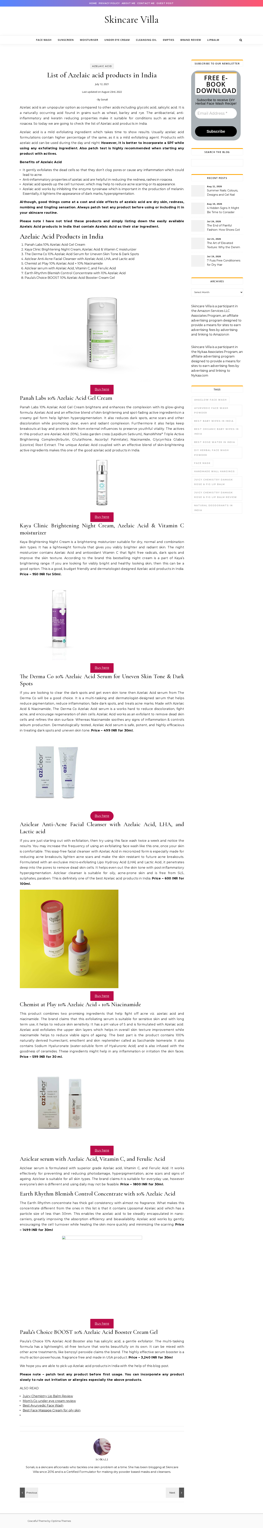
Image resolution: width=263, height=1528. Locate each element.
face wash (44, 40)
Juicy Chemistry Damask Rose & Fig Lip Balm (213, 482)
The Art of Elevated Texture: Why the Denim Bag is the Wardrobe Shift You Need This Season (224, 245)
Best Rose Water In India (214, 442)
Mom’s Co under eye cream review (49, 1401)
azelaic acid (102, 66)
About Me (128, 3)
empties (168, 40)
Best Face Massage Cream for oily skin (51, 1410)
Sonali (104, 99)
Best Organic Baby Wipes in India (216, 431)
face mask (202, 463)
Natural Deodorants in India (213, 508)
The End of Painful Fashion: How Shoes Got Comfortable (223, 228)
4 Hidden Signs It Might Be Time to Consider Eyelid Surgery (223, 210)
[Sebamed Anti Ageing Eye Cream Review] (175, 1493)
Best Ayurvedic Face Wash (43, 1405)
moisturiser (89, 40)
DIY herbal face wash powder (211, 452)
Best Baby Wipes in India (214, 421)
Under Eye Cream (117, 40)
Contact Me (146, 3)
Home (93, 3)
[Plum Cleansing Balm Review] (28, 1493)
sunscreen (66, 40)
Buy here (102, 389)
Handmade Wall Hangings (214, 471)
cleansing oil (146, 40)
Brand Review (190, 40)
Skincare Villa (131, 19)
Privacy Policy (109, 3)
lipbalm (213, 40)
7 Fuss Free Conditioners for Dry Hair (223, 262)
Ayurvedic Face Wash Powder (211, 410)
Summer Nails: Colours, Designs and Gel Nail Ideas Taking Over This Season (222, 193)
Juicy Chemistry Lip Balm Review (48, 1396)
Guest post (165, 3)
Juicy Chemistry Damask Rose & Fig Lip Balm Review (215, 495)
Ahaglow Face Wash (210, 399)
